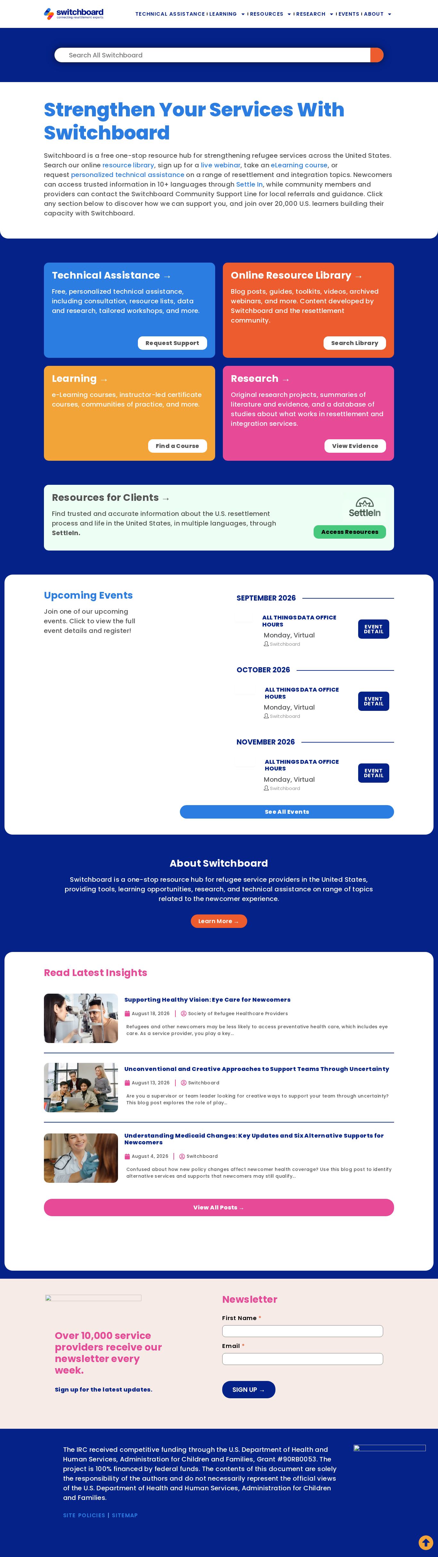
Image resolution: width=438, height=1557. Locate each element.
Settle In (249, 184)
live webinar (221, 165)
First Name (242, 1319)
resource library (128, 165)
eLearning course (299, 165)
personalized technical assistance (127, 174)
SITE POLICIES (84, 1515)
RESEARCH (310, 14)
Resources (267, 14)
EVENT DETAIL (374, 629)
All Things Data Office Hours (299, 620)
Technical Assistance (170, 14)
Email (233, 1346)
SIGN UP (245, 1389)
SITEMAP (125, 1515)
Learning (223, 14)
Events (349, 14)
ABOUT (374, 14)
